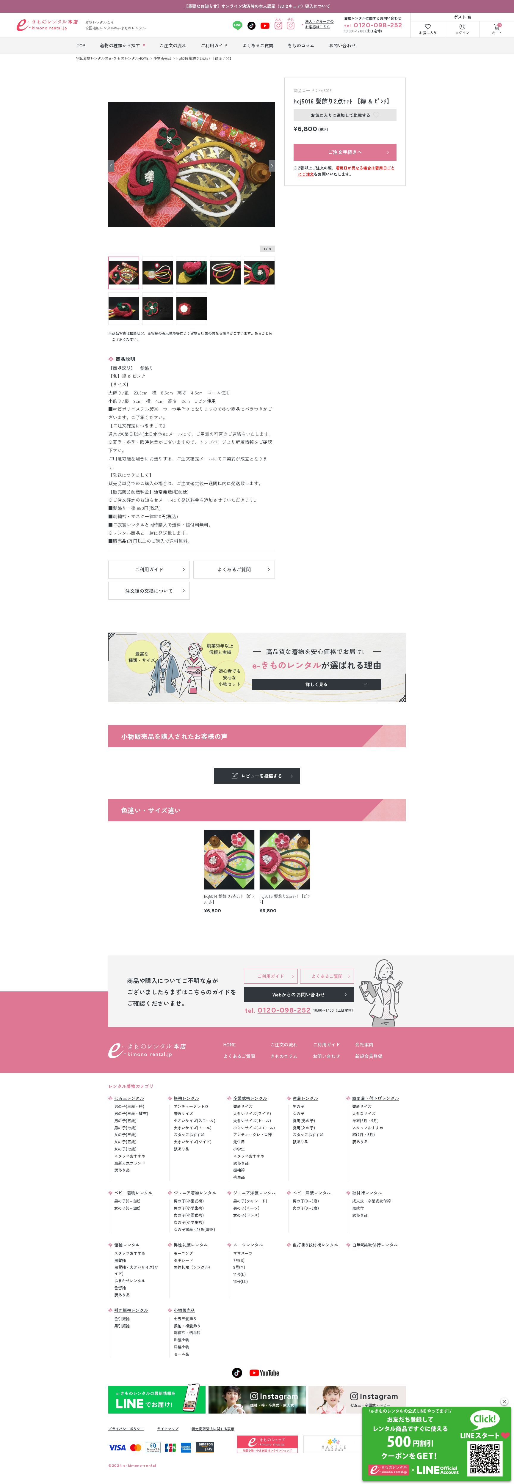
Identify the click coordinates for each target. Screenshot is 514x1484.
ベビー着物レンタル (133, 1193)
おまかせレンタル (129, 1280)
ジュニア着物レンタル (195, 1193)
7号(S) (239, 1260)
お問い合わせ (326, 1056)
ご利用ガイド (326, 1044)
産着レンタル (305, 1098)
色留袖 (120, 1287)
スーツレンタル (248, 1245)
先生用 (239, 1142)
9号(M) (239, 1267)
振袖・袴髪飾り (187, 1326)
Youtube (265, 25)
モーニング (183, 1253)
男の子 (298, 1106)
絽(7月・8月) (363, 1134)
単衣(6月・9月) (365, 1120)
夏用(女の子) (304, 1128)
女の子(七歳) (125, 1149)
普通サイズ (183, 1113)
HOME (229, 1044)
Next (272, 166)
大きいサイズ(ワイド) (192, 1142)
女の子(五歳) (125, 1142)
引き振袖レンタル (131, 1310)
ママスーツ (243, 1253)
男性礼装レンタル (191, 1245)
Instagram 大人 (278, 25)
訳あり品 (122, 1170)
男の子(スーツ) (246, 1208)
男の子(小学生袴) (189, 1208)
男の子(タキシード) (250, 1201)
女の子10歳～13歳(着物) (194, 1229)
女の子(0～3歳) (306, 1208)
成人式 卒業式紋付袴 (371, 1201)
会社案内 (364, 1044)
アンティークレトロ (191, 1106)
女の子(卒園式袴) (189, 1215)
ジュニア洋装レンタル (254, 1193)
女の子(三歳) (125, 1134)
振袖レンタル (186, 1098)
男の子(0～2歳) (127, 1201)
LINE (237, 25)
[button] (504, 1401)
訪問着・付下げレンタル (375, 1098)
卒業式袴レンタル (250, 1098)
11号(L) (239, 1274)
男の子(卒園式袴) (189, 1201)
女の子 (298, 1113)
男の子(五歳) (125, 1120)
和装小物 (181, 1339)
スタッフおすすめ (129, 1156)
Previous (111, 166)
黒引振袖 (122, 1326)
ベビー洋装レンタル (312, 1193)
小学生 (239, 1149)
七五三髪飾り (185, 1318)
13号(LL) (240, 1281)
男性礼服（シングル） (193, 1267)
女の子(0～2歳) (127, 1208)
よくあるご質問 (239, 1056)
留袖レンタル (127, 1245)
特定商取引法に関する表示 (213, 1428)
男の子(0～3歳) (306, 1201)
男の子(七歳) (125, 1128)
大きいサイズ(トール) (192, 1128)
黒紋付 (358, 1208)
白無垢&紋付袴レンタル (375, 1245)
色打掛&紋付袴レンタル (315, 1245)
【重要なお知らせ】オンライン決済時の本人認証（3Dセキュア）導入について (257, 6)
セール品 (181, 1354)
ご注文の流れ (284, 1044)
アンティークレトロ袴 (252, 1134)
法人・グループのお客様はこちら (319, 24)
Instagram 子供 (291, 25)
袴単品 (239, 1177)
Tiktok (251, 25)
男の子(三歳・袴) (129, 1106)
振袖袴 (239, 1170)
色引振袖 (122, 1318)
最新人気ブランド (129, 1163)
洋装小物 (181, 1347)
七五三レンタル (129, 1098)
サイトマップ (167, 1428)
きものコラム (284, 1056)
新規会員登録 (369, 1056)
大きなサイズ (363, 1113)
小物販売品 (184, 1310)
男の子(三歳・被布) (131, 1113)
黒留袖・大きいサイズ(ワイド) (136, 1270)
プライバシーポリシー (126, 1428)
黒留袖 (120, 1260)
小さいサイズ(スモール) (194, 1120)
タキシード (183, 1260)
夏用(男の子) (304, 1120)
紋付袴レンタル (367, 1193)
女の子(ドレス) (246, 1215)
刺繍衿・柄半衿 (187, 1332)
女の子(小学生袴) (189, 1222)
